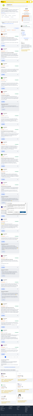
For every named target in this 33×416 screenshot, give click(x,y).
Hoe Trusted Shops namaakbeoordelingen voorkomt (8, 23)
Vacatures (18, 409)
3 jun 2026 (6, 332)
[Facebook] (25, 39)
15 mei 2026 (6, 156)
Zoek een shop (10, 408)
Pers (17, 408)
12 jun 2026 (6, 171)
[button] (28, 1)
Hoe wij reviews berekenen (26, 22)
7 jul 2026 (6, 144)
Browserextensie (2, 410)
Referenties (26, 410)
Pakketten (26, 409)
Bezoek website (26, 38)
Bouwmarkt (3, 379)
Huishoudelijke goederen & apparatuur (7, 380)
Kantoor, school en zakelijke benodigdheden (9, 379)
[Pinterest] (27, 39)
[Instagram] (26, 39)
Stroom (2, 380)
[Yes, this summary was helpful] (17, 18)
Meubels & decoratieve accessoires (5, 381)
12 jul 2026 (6, 36)
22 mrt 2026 (6, 221)
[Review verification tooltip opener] (11, 4)
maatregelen (3, 361)
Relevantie (17, 28)
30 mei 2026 (6, 129)
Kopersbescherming (3, 408)
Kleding (18, 389)
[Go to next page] (15, 357)
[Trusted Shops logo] (2, 1)
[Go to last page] (17, 357)
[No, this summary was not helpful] (18, 18)
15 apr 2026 (2, 197)
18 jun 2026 (6, 115)
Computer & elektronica (20, 390)
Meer (21, 48)
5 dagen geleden (7, 236)
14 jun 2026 (6, 347)
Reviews (1, 409)
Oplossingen (26, 408)
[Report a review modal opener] (18, 45)
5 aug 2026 (2, 270)
